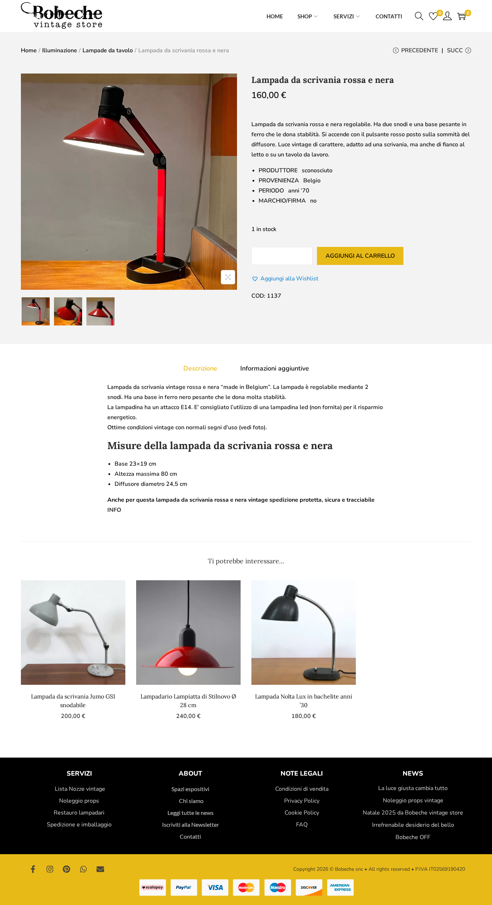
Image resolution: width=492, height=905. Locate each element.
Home (29, 50)
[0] (433, 16)
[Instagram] (50, 869)
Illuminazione (59, 50)
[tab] (200, 368)
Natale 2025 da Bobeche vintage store (413, 813)
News (413, 773)
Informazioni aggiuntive (274, 368)
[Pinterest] (67, 869)
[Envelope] (100, 869)
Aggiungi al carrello (360, 256)
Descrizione (200, 368)
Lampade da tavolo (107, 50)
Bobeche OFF (412, 837)
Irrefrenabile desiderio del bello (413, 825)
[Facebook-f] (33, 869)
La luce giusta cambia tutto (413, 788)
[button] (284, 279)
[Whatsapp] (83, 869)
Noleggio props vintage (413, 800)
